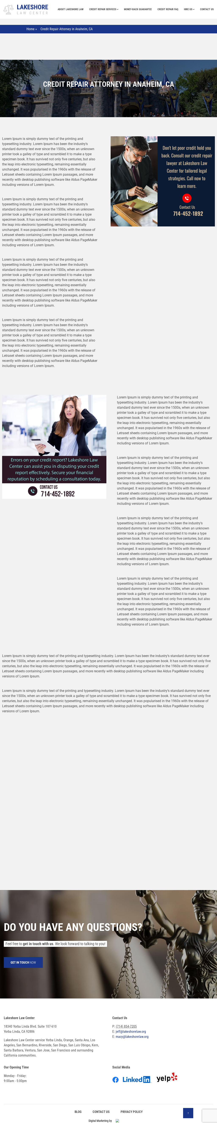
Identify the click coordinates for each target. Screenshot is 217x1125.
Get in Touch (23, 962)
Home (30, 29)
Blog (78, 1112)
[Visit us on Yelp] (168, 1080)
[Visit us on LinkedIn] (139, 1080)
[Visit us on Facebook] (117, 1080)
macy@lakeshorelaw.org (132, 1037)
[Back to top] (188, 1113)
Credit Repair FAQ (167, 9)
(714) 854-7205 (126, 1026)
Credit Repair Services (102, 9)
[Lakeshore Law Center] (26, 8)
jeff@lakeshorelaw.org (131, 1032)
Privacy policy (132, 1112)
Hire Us (188, 9)
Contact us (207, 9)
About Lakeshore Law (70, 9)
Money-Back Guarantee (138, 9)
